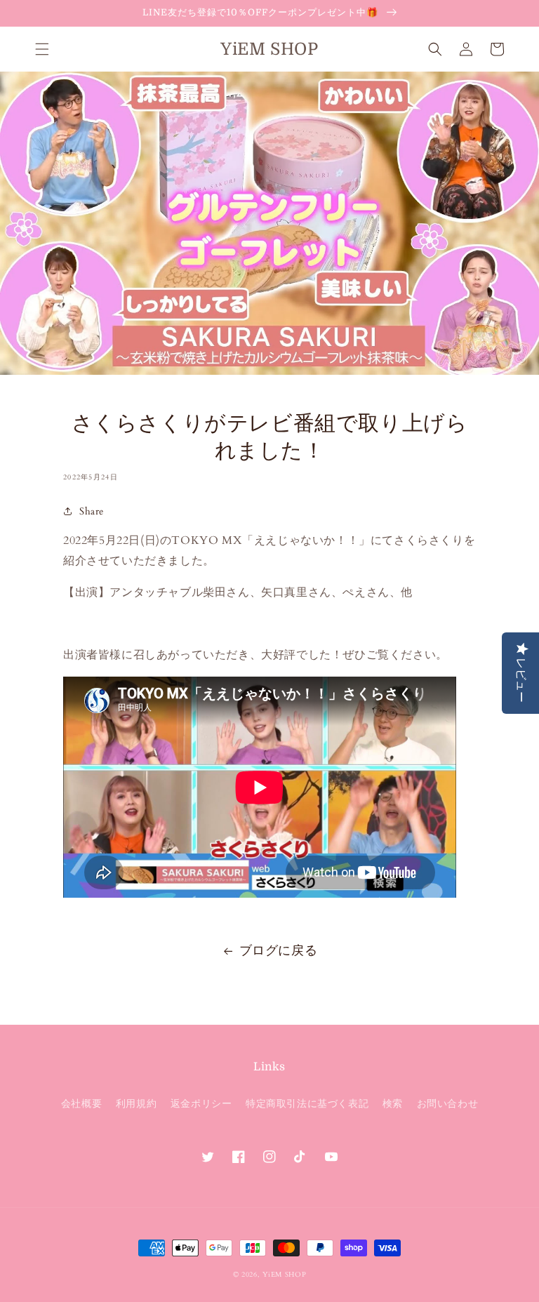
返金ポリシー (201, 1103)
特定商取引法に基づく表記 (307, 1103)
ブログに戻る (278, 950)
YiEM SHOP (284, 1275)
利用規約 (136, 1103)
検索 (392, 1103)
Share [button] (91, 511)
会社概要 (81, 1103)
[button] (42, 49)
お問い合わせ (448, 1103)
